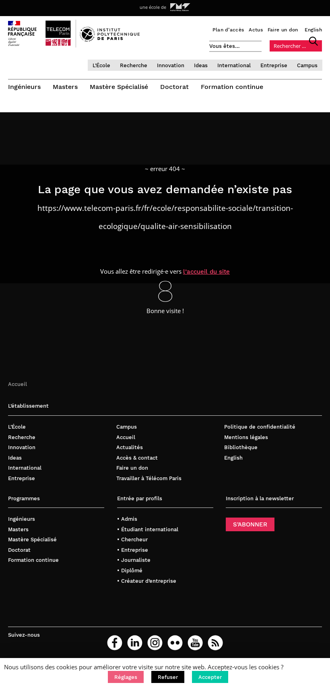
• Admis (127, 519)
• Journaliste (134, 560)
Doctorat (174, 87)
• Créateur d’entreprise (146, 581)
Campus (307, 65)
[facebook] (114, 642)
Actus (256, 30)
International (234, 65)
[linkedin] (134, 642)
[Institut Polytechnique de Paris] (110, 39)
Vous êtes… (224, 46)
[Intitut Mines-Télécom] (180, 7)
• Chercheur (132, 539)
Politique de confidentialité (259, 427)
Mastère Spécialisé (119, 87)
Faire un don (283, 30)
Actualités (129, 447)
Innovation (170, 65)
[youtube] (195, 642)
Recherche (133, 65)
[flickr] (175, 642)
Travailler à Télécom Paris (149, 478)
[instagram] (155, 642)
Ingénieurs (24, 87)
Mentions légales (246, 437)
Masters (65, 87)
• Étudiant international (147, 529)
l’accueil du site (206, 271)
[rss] (215, 642)
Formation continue (232, 87)
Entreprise (273, 65)
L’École (101, 65)
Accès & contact (137, 458)
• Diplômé (129, 570)
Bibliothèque (241, 447)
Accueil (17, 384)
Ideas (201, 65)
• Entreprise (132, 550)
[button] (126, 677)
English (313, 30)
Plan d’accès (228, 30)
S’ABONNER (250, 524)
